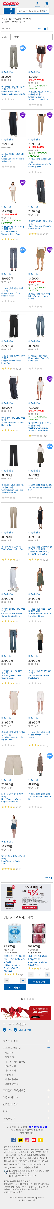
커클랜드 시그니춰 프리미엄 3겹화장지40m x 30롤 (15, 959)
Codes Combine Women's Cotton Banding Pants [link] (12, 614)
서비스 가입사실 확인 (13, 1192)
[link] (13, 68)
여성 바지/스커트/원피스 (14, 21)
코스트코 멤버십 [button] (12, 1047)
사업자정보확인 (30, 1167)
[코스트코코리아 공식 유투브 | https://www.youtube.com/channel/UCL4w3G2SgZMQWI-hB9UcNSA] (34, 1141)
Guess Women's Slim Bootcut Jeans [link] (10, 294)
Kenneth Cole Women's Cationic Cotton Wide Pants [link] (13, 92)
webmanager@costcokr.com (18, 1164)
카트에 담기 (15, 987)
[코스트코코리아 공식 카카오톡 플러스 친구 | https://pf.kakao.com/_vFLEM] (20, 1141)
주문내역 (9, 1074)
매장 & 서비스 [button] (10, 1097)
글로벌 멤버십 (12, 1083)
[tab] (27, 1041)
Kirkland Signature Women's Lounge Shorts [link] (39, 98)
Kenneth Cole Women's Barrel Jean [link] (38, 359)
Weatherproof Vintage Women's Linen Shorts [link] (38, 429)
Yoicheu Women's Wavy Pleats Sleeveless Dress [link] (38, 552)
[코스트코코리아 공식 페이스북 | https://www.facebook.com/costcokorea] (13, 1141)
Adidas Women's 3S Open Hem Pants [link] (12, 423)
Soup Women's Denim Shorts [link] (10, 862)
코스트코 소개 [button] (10, 1041)
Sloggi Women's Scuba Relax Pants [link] (11, 361)
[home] (11, 4)
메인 (4, 19)
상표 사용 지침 (27, 1133)
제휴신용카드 (11, 1079)
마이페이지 (10, 1070)
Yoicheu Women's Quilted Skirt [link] (39, 488)
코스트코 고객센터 (15, 1024)
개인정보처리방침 (38, 1127)
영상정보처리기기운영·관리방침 (27, 1130)
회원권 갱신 (10, 1057)
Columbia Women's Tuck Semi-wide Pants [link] (12, 491)
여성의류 (27, 19)
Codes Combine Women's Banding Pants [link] (39, 227)
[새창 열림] (6, 1172)
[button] (46, 10)
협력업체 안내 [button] (10, 1104)
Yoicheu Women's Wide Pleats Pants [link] (38, 676)
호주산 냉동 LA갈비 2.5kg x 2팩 (37, 958)
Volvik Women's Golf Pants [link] (13, 549)
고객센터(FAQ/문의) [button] (14, 1090)
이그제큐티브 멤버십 (15, 1061)
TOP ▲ (49, 878)
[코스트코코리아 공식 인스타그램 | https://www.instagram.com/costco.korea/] (27, 1141)
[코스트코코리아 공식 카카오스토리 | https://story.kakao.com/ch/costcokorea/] (40, 1141)
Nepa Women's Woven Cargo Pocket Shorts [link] (11, 800)
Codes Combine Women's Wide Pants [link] (12, 160)
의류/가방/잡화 (14, 19)
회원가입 (9, 1052)
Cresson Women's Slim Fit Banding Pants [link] (39, 165)
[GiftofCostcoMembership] (26, 1018)
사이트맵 (11, 1127)
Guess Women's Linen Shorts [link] (38, 735)
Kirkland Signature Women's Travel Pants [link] (10, 232)
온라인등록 (10, 1066)
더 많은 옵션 (7, 72)
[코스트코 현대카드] (26, 910)
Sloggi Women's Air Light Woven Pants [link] (12, 738)
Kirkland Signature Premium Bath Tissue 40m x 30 (13, 968)
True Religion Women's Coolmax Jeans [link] (11, 676)
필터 (39, 28)
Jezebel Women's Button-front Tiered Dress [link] (39, 614)
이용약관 (22, 1127)
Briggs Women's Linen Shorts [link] (38, 297)
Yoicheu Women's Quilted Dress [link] (39, 797)
